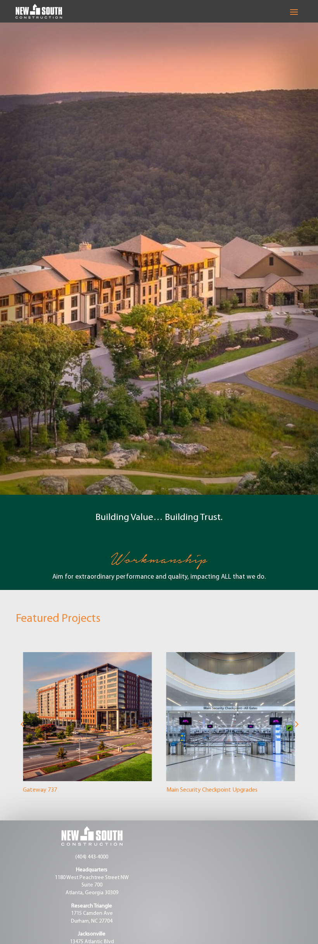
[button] (22, 724)
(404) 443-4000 (91, 857)
